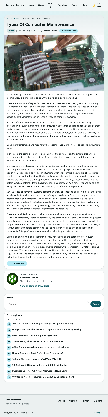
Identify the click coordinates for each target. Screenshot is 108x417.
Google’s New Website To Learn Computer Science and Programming (47, 329)
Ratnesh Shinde (50, 31)
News (41, 5)
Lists (84, 5)
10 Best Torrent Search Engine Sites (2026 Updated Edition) (42, 323)
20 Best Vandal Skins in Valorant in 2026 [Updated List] (40, 365)
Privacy (85, 400)
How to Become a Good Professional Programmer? (37, 353)
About (61, 400)
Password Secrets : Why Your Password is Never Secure (40, 370)
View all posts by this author (34, 286)
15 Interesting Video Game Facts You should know (37, 341)
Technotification (15, 5)
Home (31, 5)
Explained (62, 5)
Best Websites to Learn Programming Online (34, 335)
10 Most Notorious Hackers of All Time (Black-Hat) (37, 359)
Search (96, 304)
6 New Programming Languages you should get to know (40, 347)
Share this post (68, 31)
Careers (98, 400)
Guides (11, 31)
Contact (73, 400)
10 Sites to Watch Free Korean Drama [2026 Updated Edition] (43, 376)
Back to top (98, 413)
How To (50, 5)
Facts (74, 5)
